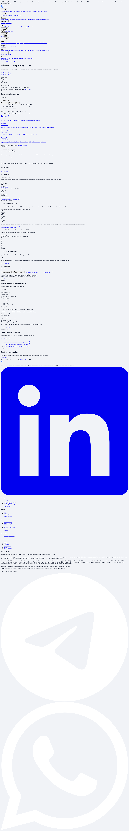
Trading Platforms (24, 43)
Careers (23, 58)
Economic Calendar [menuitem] (22, 19)
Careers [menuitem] (23, 26)
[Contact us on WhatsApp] (64, 829)
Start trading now (5, 72)
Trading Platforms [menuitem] (24, 11)
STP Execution (23, 359)
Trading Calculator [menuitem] (5, 19)
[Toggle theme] (3, 31)
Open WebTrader (5, 263)
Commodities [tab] (12, 102)
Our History (11, 58)
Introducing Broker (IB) (6, 54)
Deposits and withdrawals (7, 327)
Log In (7, 31)
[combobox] (4, 29)
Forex (2, 46)
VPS (28, 50)
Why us (6, 58)
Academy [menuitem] (43, 19)
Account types (4, 43)
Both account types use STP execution (10, 199)
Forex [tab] (2, 102)
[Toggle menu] (5, 36)
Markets (3, 13)
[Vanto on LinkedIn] (64, 495)
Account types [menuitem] (4, 11)
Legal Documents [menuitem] (29, 26)
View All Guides (5, 338)
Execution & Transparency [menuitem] (13, 11)
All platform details (5, 278)
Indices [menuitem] (5, 15)
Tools (2, 17)
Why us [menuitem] (6, 26)
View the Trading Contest (7, 227)
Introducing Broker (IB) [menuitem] (6, 23)
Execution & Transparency (13, 43)
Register (10, 31)
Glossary (47, 50)
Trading (2, 10)
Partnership (3, 21)
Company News (17, 58)
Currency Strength (13, 50)
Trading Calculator (5, 50)
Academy (43, 50)
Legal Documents (29, 58)
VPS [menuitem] (28, 19)
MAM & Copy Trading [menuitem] (35, 19)
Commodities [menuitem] (10, 15)
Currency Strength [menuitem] (13, 19)
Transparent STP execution (7, 61)
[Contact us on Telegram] (64, 701)
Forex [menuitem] (2, 15)
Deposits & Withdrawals (34, 43)
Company (3, 25)
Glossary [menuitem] (47, 19)
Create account (4, 171)
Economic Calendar (22, 50)
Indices (5, 46)
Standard (4, 100)
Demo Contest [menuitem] (43, 11)
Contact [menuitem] (2, 26)
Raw (8, 100)
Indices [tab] (6, 102)
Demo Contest (43, 43)
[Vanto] (4, 7)
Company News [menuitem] (17, 26)
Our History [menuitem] (11, 26)
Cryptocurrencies (17, 46)
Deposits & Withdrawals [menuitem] (34, 11)
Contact (2, 58)
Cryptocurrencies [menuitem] (17, 15)
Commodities (10, 46)
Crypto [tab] (17, 102)
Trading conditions (5, 74)
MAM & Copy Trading (35, 50)
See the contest (27, 89)
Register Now (4, 357)
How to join (15, 227)
